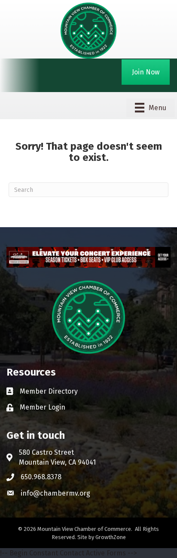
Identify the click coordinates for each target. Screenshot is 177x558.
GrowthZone (110, 537)
